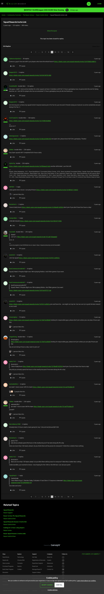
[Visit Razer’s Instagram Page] (63, 560)
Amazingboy (13, 317)
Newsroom (50, 563)
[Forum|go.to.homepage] (15, 4)
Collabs (19, 569)
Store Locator (6, 563)
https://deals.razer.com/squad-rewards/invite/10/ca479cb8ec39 (53, 387)
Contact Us (50, 569)
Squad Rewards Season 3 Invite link (15, 522)
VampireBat (13, 218)
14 (68, 52)
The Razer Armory (28, 15)
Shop (4, 554)
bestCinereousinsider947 (17, 269)
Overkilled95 (13, 86)
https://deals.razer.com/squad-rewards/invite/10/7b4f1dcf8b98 (29, 320)
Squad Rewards (8, 510)
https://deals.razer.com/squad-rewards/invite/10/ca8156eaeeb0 (37, 237)
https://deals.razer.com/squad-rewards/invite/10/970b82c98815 (75, 61)
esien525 (12, 255)
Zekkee (11, 150)
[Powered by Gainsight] (52, 545)
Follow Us (64, 554)
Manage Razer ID (37, 569)
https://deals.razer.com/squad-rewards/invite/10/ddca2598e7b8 (30, 139)
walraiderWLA (13, 384)
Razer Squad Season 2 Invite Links (14, 533)
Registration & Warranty (38, 560)
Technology (20, 557)
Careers (49, 560)
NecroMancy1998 (14, 424)
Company (49, 554)
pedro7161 (12, 361)
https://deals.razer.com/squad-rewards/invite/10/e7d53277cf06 (41, 221)
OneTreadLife (13, 118)
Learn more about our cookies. (86, 581)
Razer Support (8, 513)
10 (55, 52)
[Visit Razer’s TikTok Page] (63, 572)
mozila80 (12, 232)
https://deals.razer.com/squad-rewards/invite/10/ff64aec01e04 (29, 166)
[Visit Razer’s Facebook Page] (63, 557)
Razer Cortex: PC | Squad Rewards (14, 516)
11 (58, 52)
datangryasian (13, 136)
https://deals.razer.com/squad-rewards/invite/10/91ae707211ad (30, 290)
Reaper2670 (13, 72)
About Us (49, 557)
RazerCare (35, 566)
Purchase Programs (8, 566)
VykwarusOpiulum (15, 59)
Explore (19, 554)
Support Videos (36, 572)
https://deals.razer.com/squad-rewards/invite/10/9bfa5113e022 (57, 190)
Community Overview (14, 15)
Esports (19, 566)
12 (62, 52)
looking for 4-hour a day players (13, 527)
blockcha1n (13, 204)
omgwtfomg (13, 337)
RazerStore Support (37, 563)
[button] (2, 4)
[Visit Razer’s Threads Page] (63, 563)
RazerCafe (5, 560)
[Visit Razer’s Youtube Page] (63, 569)
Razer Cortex (7, 530)
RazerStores (6, 557)
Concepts (20, 563)
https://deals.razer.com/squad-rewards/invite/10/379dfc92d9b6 (30, 121)
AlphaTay (12, 163)
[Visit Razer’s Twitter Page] (63, 566)
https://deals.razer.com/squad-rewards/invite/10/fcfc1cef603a (39, 258)
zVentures (50, 566)
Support (34, 554)
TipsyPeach (13, 475)
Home (3, 15)
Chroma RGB (20, 560)
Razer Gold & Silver (42, 15)
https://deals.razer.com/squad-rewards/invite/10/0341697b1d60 (30, 75)
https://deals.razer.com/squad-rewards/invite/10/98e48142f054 (42, 207)
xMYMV (11, 187)
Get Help (34, 557)
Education (5, 572)
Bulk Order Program (8, 569)
